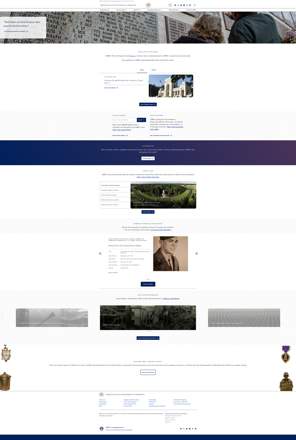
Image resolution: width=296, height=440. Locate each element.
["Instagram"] (186, 5)
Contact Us (102, 400)
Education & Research (148, 295)
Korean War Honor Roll (180, 402)
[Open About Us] (140, 10)
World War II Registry (180, 400)
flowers (133, 56)
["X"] (178, 5)
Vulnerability (152, 400)
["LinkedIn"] (189, 5)
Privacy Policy (128, 406)
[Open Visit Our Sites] (125, 10)
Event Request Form (130, 404)
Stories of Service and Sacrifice (148, 224)
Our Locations (156, 115)
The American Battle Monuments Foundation (119, 430)
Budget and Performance (131, 400)
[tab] (142, 70)
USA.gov (151, 404)
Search (140, 120)
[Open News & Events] (178, 10)
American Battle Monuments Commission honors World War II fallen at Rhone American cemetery (124, 81)
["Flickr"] (184, 5)
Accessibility (102, 404)
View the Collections (148, 372)
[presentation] (100, 253)
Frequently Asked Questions (157, 406)
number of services (128, 149)
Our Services (148, 146)
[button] (147, 44)
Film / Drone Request (130, 402)
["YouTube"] (181, 5)
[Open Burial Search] (108, 10)
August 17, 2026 (110, 77)
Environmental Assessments (182, 404)
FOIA (100, 406)
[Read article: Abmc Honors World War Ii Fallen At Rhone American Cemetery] (171, 86)
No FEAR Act (152, 402)
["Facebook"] (175, 5)
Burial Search (119, 115)
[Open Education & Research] (161, 10)
